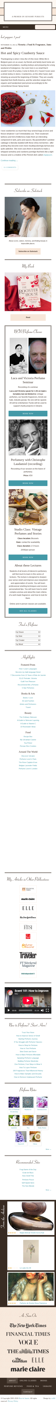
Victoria (21, 45)
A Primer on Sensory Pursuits (24, 11)
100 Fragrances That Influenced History (28, 1071)
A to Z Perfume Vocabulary (14, 1111)
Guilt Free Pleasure (28, 681)
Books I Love (28, 698)
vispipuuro (47, 155)
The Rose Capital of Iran (28, 762)
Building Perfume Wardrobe (28, 1061)
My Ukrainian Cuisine (28, 740)
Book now (28, 414)
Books (43, 1381)
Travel (28, 707)
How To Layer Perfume (28, 1067)
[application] (28, 1000)
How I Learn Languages (28, 669)
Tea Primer (28, 743)
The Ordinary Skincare (28, 717)
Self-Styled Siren (28, 1183)
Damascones (42, 1109)
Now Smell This (28, 1176)
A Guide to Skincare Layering (28, 720)
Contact (28, 1392)
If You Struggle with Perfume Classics (28, 1042)
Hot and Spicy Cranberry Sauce (22, 53)
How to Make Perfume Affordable (28, 1055)
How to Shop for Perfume (28, 1045)
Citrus (35, 1144)
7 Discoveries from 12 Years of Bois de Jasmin (28, 675)
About (12, 1381)
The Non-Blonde (28, 1186)
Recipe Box (28, 736)
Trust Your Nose (28, 1032)
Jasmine (14, 1128)
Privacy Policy (13, 1401)
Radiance (28, 1109)
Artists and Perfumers (28, 704)
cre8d (53, 1398)
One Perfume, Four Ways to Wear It (28, 1064)
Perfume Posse (28, 1180)
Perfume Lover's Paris (28, 759)
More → (48, 1149)
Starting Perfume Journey (28, 1039)
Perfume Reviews (13, 1386)
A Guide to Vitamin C (28, 723)
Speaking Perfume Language (28, 1058)
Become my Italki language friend (28, 672)
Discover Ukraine (28, 756)
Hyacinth (21, 1144)
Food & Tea (33, 1386)
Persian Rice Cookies (28, 746)
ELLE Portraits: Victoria (28, 678)
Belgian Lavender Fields (28, 765)
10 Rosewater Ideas (28, 727)
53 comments (10, 167)
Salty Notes (42, 1128)
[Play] (8, 1010)
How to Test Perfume (28, 1048)
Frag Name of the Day (28, 1169)
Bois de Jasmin (24, 1398)
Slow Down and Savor (28, 1051)
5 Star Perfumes (28, 688)
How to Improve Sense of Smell (28, 1036)
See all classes (28, 611)
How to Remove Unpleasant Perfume (28, 1077)
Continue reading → (9, 160)
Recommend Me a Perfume (28, 685)
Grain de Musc (28, 1173)
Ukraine (47, 1386)
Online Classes (28, 1381)
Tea (28, 1128)
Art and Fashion (28, 701)
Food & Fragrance (36, 45)
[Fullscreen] (47, 1010)
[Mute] (42, 1010)
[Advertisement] (28, 821)
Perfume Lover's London (28, 769)
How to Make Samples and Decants (28, 1074)
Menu (6, 27)
